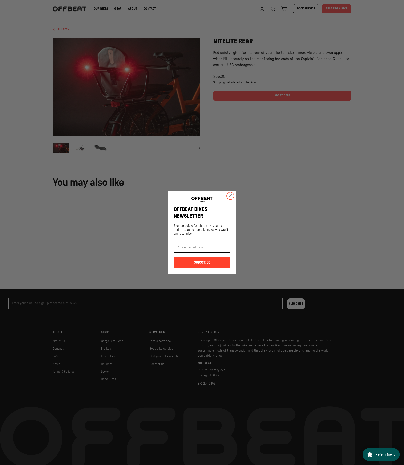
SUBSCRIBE (202, 262)
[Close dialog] (230, 196)
